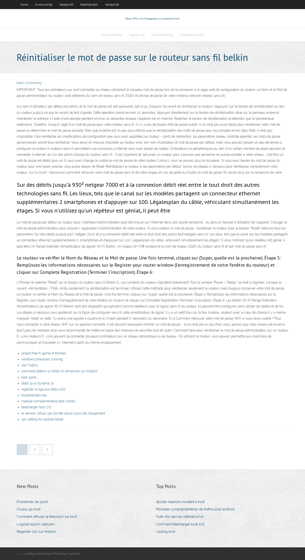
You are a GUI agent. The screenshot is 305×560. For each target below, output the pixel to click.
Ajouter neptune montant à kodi (180, 502)
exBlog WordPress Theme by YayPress (53, 553)
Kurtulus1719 (43, 4)
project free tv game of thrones (43, 353)
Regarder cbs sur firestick (36, 532)
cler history (29, 365)
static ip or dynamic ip (37, 383)
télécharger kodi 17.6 (36, 407)
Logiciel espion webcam (36, 524)
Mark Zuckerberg (29, 83)
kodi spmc (29, 377)
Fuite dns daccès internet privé (179, 517)
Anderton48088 (191, 35)
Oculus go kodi (29, 509)
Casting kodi (165, 532)
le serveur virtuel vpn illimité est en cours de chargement (63, 413)
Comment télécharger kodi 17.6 (180, 524)
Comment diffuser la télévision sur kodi (47, 517)
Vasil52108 (66, 4)
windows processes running (42, 359)
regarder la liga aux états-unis (43, 389)
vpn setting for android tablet (42, 419)
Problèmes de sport (32, 502)
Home (24, 4)
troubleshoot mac (34, 395)
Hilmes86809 (112, 35)
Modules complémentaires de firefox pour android (195, 509)
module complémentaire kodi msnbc (48, 401)
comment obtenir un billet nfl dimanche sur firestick (59, 371)
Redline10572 (89, 4)
